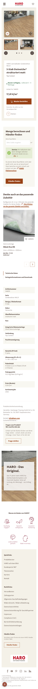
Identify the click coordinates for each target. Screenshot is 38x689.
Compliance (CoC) (10, 618)
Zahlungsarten (9, 595)
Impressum (8, 614)
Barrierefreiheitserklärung (13, 622)
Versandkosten (9, 591)
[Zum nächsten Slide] (32, 53)
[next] (32, 264)
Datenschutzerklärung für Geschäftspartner (19, 610)
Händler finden (14, 181)
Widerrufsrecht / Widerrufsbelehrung (16, 603)
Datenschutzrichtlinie (11, 607)
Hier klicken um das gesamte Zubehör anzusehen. (18, 205)
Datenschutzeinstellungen (13, 626)
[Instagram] (19, 671)
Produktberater (9, 560)
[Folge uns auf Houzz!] (28, 671)
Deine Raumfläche (11, 139)
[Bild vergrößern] (30, 33)
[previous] (26, 264)
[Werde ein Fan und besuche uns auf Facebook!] (6, 671)
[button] (11, 114)
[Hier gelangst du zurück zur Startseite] (19, 4)
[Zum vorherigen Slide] (6, 53)
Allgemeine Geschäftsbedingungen (15, 599)
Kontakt (6, 578)
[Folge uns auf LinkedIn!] (24, 671)
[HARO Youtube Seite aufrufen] (10, 671)
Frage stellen (13, 441)
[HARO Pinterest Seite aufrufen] (15, 671)
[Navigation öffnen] (6, 4)
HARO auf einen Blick (11, 563)
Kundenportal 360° (10, 567)
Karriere (7, 575)
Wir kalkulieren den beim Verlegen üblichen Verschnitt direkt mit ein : (21, 152)
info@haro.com (14, 418)
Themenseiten (9, 571)
